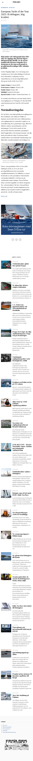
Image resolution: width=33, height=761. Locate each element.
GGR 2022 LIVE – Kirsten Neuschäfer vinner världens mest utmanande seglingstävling (22, 447)
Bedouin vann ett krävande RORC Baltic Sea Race (21, 494)
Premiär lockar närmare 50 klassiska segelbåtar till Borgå (22, 676)
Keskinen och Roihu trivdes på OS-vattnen (22, 383)
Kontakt (5, 730)
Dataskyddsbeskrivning (9, 732)
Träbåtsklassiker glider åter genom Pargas (20, 265)
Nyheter (12, 7)
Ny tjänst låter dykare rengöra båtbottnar (20, 286)
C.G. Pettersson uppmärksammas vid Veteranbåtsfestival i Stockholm (19, 307)
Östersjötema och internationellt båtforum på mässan (21, 629)
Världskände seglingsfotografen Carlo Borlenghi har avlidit (21, 359)
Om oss (5, 725)
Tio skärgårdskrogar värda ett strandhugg (20, 513)
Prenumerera (6, 728)
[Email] (20, 239)
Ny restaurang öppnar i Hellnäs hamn (20, 535)
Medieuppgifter (7, 727)
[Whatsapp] (16, 239)
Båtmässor (4, 7)
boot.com (4, 196)
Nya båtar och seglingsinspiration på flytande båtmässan (20, 425)
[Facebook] (13, 239)
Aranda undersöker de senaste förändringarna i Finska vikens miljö (21, 578)
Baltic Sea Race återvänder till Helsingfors (22, 607)
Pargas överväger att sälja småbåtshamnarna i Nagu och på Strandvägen (21, 333)
